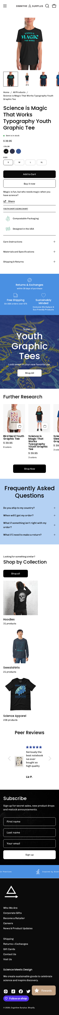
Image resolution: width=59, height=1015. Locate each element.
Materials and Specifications (18, 251)
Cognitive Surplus (19, 1007)
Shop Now (29, 468)
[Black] (6, 151)
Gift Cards (9, 949)
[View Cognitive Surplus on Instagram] (5, 991)
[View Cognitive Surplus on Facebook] (20, 991)
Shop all (15, 573)
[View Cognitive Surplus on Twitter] (28, 991)
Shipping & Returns (13, 261)
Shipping (8, 938)
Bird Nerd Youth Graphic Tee (13, 437)
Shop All (29, 373)
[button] (47, 6)
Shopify (31, 1007)
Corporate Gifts (12, 913)
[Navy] (12, 151)
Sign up (29, 854)
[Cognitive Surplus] (29, 5)
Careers (8, 923)
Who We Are (10, 907)
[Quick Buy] (20, 426)
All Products (19, 92)
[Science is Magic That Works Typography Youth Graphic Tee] (10, 79)
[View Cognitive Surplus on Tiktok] (13, 991)
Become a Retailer (14, 918)
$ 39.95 (8, 443)
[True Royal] (18, 151)
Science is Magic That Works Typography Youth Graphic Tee (38, 442)
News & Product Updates (17, 928)
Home (6, 92)
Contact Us (9, 954)
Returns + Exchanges (15, 943)
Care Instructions (12, 241)
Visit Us (7, 959)
